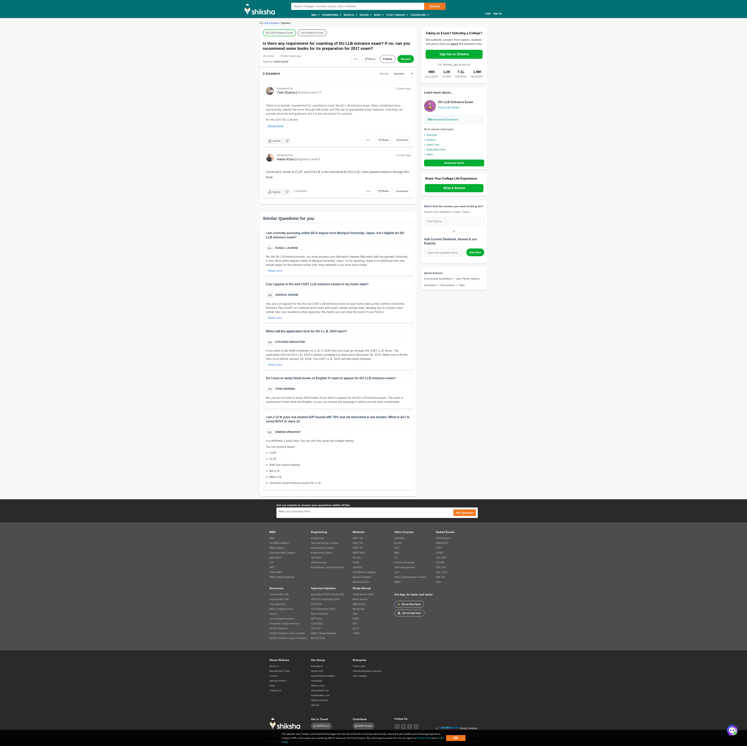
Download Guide (454, 162)
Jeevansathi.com (320, 690)
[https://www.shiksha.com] (261, 23)
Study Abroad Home (363, 594)
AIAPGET (358, 567)
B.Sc (396, 548)
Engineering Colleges (322, 548)
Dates (429, 154)
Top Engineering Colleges (325, 543)
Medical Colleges (362, 577)
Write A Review (454, 188)
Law (396, 572)
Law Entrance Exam (312, 32)
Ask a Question (277, 604)
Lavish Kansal (280, 61)
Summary (431, 134)
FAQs (272, 685)
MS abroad (358, 609)
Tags (462, 285)
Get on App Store (411, 613)
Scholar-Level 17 (309, 92)
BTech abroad (360, 599)
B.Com (398, 543)
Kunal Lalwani (286, 247)
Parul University (319, 614)
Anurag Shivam (286, 294)
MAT (271, 567)
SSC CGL (441, 567)
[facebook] (409, 726)
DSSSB (440, 562)
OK (455, 738)
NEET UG (358, 538)
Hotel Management (404, 567)
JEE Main (316, 557)
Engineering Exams (321, 552)
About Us (274, 666)
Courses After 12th (279, 599)
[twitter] (415, 726)
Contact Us (275, 690)
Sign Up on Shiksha (454, 54)
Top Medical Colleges (364, 572)
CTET (439, 548)
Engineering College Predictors (327, 567)
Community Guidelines (438, 278)
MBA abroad (359, 604)
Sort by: (384, 73)
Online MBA (275, 572)
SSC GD (440, 577)
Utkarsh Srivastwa (290, 341)
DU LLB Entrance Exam (279, 32)
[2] (731, 729)
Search (435, 6)
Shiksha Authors (278, 680)
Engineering (317, 538)
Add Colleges (360, 676)
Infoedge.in (317, 666)
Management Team (279, 671)
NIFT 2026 (316, 618)
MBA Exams (275, 557)
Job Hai (315, 705)
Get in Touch (319, 719)
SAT (355, 623)
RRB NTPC (442, 543)
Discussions (447, 285)
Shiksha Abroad (319, 700)
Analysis (431, 139)
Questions (430, 285)
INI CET (357, 557)
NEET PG (358, 543)
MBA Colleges (276, 548)
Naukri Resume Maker (323, 676)
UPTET (440, 552)
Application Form (435, 149)
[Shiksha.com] (261, 9)
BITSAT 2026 (318, 638)
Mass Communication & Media (410, 577)
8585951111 (323, 726)
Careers (273, 676)
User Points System (468, 278)
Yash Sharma (286, 92)
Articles (273, 614)
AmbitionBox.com (320, 695)
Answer (406, 59)
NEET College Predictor (323, 633)
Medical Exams (361, 582)
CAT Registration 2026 (323, 609)
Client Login (359, 666)
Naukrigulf (316, 680)
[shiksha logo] (286, 723)
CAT (271, 562)
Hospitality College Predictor (284, 623)
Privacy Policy (424, 738)
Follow (387, 59)
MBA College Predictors (282, 577)
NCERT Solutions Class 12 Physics (288, 638)
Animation (399, 538)
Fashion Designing (404, 562)
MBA (271, 538)
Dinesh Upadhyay (288, 432)
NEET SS (358, 548)
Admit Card (432, 144)
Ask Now (475, 252)
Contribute (360, 719)
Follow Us (401, 718)
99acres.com (318, 685)
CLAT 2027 (317, 623)
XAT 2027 (316, 628)
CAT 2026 (316, 604)
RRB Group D (443, 538)
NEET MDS (359, 552)
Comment (402, 139)
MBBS (397, 582)
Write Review (365, 726)
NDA (438, 582)
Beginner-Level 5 (308, 159)
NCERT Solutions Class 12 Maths (287, 633)
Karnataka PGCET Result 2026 (327, 594)
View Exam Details (448, 107)
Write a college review (281, 609)
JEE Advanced (318, 562)
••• (355, 59)
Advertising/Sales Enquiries (367, 671)
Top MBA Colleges (279, 543)
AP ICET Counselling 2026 (325, 599)
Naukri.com (317, 671)
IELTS (356, 628)
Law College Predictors (281, 618)
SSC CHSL (442, 572)
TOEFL (356, 633)
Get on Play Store (411, 604)
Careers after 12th (278, 594)
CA (396, 557)
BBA (396, 552)
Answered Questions (442, 119)
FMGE (356, 562)
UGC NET (441, 557)
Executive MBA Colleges (282, 552)
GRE (355, 614)
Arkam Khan (285, 159)
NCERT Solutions (278, 628)
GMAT (356, 618)
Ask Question (465, 512)
